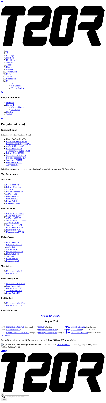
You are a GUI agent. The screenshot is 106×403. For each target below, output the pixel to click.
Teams (9, 65)
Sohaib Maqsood (16, 158)
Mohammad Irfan (16, 155)
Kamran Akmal (18, 144)
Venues (9, 76)
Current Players (17, 107)
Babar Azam (14, 148)
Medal (8, 74)
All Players (15, 109)
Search (11, 79)
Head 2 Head (11, 60)
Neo (10, 58)
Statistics (9, 62)
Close (4, 400)
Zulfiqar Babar (18, 151)
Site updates (16, 86)
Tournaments (11, 72)
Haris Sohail (14, 162)
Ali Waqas (13, 165)
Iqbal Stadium (76, 330)
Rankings (10, 55)
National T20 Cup (51, 316)
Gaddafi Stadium (78, 327)
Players (9, 67)
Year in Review (17, 88)
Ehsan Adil (16, 141)
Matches (9, 69)
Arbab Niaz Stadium (79, 332)
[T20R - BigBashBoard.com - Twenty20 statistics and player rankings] (53, 44)
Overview (10, 102)
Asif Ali (15, 146)
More (8, 81)
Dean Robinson (63, 344)
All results (5, 335)
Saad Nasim (14, 160)
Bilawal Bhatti (15, 153)
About (14, 83)
